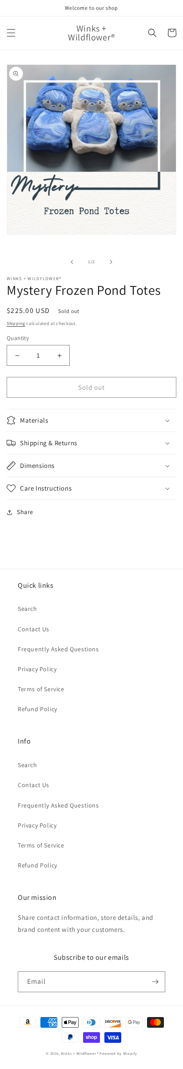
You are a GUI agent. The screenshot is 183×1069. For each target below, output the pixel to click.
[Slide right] (111, 262)
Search (27, 609)
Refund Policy (37, 709)
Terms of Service (41, 689)
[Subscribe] (155, 981)
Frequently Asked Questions (58, 649)
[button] (11, 33)
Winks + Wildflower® (79, 1053)
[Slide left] (72, 262)
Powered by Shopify (118, 1053)
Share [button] (25, 512)
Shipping (16, 323)
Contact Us (33, 629)
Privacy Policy (37, 669)
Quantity (18, 338)
